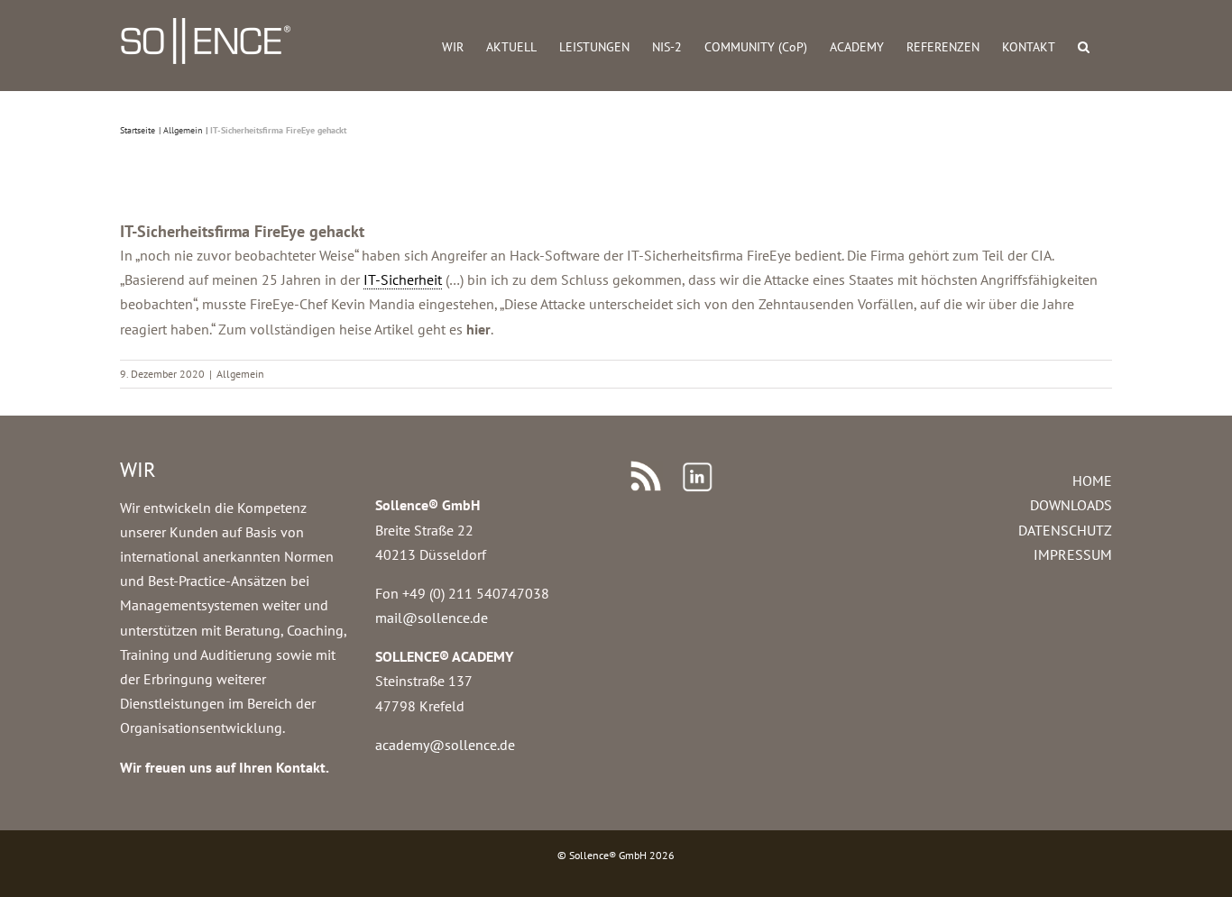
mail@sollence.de (431, 618)
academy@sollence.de (445, 745)
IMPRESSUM (1073, 554)
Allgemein (240, 373)
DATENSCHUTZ (1065, 530)
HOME (1092, 480)
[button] (1083, 45)
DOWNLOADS (1071, 505)
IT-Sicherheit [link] (402, 279)
